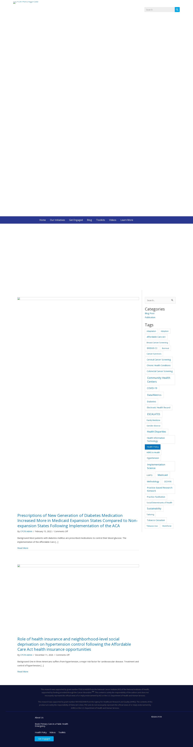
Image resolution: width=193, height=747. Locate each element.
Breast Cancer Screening (157, 342)
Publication (150, 317)
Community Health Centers (158, 379)
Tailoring (150, 514)
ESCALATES (153, 414)
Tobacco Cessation (156, 520)
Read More (22, 547)
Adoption (165, 331)
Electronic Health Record (158, 407)
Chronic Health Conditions (159, 365)
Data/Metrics (154, 395)
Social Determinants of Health (159, 502)
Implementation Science (156, 466)
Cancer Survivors (154, 353)
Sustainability (154, 508)
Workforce (166, 526)
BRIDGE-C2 (152, 348)
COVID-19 (152, 388)
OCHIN (167, 481)
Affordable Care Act (156, 336)
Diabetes (151, 401)
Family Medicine (153, 420)
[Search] (177, 9)
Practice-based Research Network (159, 489)
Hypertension (153, 458)
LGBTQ (149, 475)
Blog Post (149, 313)
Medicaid (163, 475)
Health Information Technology (156, 439)
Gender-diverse (153, 425)
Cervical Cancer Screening (159, 359)
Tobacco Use (152, 526)
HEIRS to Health (153, 452)
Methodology (153, 481)
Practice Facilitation (156, 496)
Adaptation (151, 331)
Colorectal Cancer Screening (160, 371)
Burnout (165, 348)
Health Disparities (156, 431)
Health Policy (153, 446)
